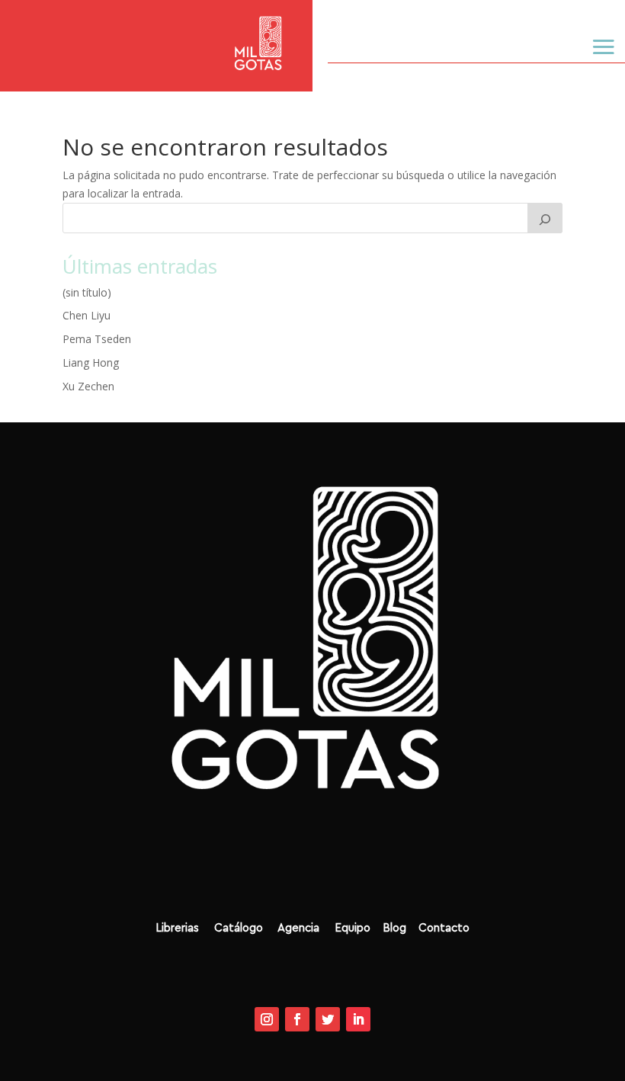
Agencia (299, 928)
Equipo (346, 928)
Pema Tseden (96, 339)
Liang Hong (90, 362)
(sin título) (86, 292)
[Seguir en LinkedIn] (358, 1019)
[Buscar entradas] (544, 218)
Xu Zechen (88, 386)
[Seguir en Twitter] (328, 1019)
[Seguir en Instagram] (267, 1019)
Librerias (178, 928)
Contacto (444, 928)
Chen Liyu (86, 315)
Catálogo (244, 928)
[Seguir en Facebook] (297, 1019)
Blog (399, 928)
